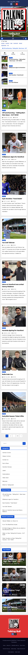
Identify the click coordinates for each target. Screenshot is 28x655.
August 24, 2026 (7, 117)
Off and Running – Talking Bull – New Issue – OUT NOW (17, 60)
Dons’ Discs (22, 645)
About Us (15, 521)
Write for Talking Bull (8, 485)
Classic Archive (6, 456)
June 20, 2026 (7, 333)
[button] (23, 38)
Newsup (22, 640)
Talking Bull (14, 33)
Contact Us (5, 459)
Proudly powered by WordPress (9, 640)
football (2, 43)
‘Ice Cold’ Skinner (13, 82)
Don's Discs (5, 463)
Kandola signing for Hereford (13, 330)
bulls (11, 43)
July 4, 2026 (6, 201)
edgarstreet (3, 45)
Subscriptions (6, 474)
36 (17, 436)
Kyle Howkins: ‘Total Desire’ (16, 75)
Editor (16, 117)
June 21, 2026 (6, 289)
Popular (13, 54)
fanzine (20, 43)
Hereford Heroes (7, 467)
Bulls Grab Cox (7, 374)
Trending (22, 54)
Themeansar (14, 642)
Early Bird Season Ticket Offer (13, 416)
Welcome (4, 481)
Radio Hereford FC (21, 648)
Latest (4, 54)
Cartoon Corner (6, 452)
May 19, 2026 (6, 377)
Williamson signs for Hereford (17, 67)
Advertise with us (15, 645)
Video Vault (5, 477)
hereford (7, 43)
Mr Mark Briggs (6, 528)
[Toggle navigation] (13, 39)
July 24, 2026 (7, 159)
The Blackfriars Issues (11, 524)
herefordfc (16, 43)
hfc (8, 45)
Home (4, 645)
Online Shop (13, 648)
